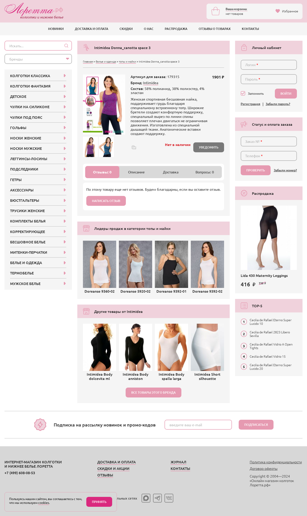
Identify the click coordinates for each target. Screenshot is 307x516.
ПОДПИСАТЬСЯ (256, 424)
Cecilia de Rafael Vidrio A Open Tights (271, 346)
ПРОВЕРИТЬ (255, 170)
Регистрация (250, 104)
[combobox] (38, 59)
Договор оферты (264, 468)
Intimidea (150, 82)
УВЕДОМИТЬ (208, 147)
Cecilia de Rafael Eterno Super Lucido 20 (270, 367)
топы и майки (127, 61)
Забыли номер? (285, 170)
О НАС (149, 29)
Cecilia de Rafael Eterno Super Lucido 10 (270, 322)
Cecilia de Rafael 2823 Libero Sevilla (270, 334)
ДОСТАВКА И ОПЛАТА (91, 29)
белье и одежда (106, 61)
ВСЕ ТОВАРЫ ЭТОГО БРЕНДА (153, 392)
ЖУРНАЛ (178, 461)
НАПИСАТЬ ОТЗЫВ (106, 201)
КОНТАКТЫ (250, 29)
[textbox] (34, 58)
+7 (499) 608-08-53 (19, 472)
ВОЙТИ (285, 93)
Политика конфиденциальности (276, 461)
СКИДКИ (126, 29)
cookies (43, 502)
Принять (99, 502)
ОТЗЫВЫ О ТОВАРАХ (215, 29)
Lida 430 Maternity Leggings (264, 275)
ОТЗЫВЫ (105, 474)
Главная (88, 61)
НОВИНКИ (56, 29)
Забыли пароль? (278, 104)
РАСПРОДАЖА (176, 29)
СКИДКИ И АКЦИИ (113, 468)
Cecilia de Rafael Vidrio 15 (268, 356)
